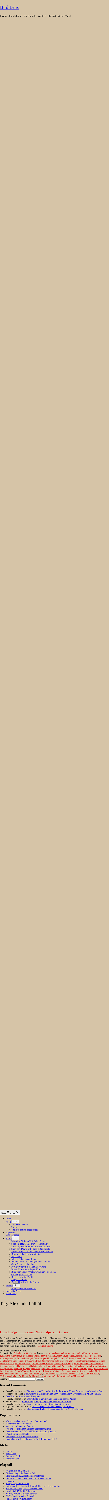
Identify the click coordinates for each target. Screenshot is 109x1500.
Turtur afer (94, 1373)
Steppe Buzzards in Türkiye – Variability (29, 1244)
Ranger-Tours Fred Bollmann (19, 1499)
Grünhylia (78, 1363)
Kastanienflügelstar (75, 1366)
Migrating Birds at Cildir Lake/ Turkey (28, 1241)
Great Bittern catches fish (22, 1264)
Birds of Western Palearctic (23, 1288)
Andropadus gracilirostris (22, 1356)
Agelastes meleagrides (61, 1353)
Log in (9, 1451)
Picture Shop (11, 1293)
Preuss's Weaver (22, 1371)
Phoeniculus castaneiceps (57, 1368)
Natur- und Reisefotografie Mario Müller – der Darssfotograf (33, 1486)
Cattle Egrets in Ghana (21, 1274)
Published (15, 1227)
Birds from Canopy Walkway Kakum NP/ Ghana (33, 1272)
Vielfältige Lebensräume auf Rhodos (22, 1436)
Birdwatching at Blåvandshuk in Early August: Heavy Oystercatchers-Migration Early (65, 1391)
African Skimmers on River (23, 1259)
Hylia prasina (23, 1366)
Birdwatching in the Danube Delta (21, 1473)
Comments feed (13, 1456)
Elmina (101, 1361)
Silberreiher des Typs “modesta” (20, 1423)
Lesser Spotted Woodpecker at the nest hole (30, 1246)
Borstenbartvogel (25, 1358)
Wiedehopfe (16, 1256)
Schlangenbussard (70, 1371)
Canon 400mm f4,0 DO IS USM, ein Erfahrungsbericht (31, 1431)
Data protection (12, 1235)
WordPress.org (12, 1458)
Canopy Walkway (66, 1358)
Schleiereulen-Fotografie (29, 1396)
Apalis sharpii (40, 1356)
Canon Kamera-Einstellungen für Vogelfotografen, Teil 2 (31, 1439)
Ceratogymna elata (50, 1361)
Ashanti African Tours (58, 1356)
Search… (4, 1379)
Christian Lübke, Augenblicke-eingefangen (25, 1476)
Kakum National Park (56, 1366)
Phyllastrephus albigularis (81, 1368)
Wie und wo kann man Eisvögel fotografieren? (26, 1421)
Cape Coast (80, 1358)
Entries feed (11, 1453)
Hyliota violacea (37, 1366)
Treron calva (83, 1373)
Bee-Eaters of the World (22, 1277)
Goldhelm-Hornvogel (63, 1363)
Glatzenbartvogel (23, 1363)
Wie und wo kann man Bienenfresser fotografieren (28, 1429)
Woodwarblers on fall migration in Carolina (30, 1261)
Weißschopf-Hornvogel (73, 1376)
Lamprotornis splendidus (11, 1368)
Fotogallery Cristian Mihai (17, 1483)
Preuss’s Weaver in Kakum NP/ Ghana (28, 1267)
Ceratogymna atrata (8, 1361)
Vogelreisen (31, 1353)
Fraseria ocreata (7, 1363)
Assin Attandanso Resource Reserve (85, 1356)
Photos (9, 1238)
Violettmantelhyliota (9, 1376)
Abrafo (47, 1353)
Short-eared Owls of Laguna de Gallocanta (30, 1249)
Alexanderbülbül (79, 1353)
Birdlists (9, 1285)
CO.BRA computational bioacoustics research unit (28, 1478)
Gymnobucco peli (8, 1366)
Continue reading (45, 1346)
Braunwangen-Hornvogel (45, 1358)
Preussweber (35, 1371)
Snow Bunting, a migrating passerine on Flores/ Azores (51, 1399)
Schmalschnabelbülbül (89, 1371)
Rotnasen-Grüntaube (51, 1371)
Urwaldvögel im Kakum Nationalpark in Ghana (34, 1332)
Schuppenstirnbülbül (9, 1373)
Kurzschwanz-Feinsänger (96, 1366)
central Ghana (93, 1358)
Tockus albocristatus (67, 1373)
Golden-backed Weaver (42, 1363)
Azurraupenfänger (8, 1358)
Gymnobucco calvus (93, 1363)
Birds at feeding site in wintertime (26, 1254)
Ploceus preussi (101, 1368)
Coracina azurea (67, 1361)
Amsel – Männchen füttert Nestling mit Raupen (47, 1404)
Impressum (10, 1232)
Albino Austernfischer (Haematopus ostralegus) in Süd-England (54, 1409)
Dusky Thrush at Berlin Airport (25, 1282)
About (8, 1222)
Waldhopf (23, 1376)
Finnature (10, 1481)
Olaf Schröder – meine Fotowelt (20, 1496)
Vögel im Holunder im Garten (19, 1426)
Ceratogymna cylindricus (30, 1361)
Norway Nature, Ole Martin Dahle (21, 1493)
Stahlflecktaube (50, 1373)
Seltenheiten (19, 1353)
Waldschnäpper (36, 1376)
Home (8, 1218)
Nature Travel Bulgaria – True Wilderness (24, 1488)
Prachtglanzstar (6, 1371)
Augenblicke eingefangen (17, 1471)
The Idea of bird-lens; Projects (24, 1230)
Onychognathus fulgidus (34, 1368)
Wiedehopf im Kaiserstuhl (17, 1434)
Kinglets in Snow (19, 1279)
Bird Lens (9, 7)
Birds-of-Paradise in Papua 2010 (25, 1269)
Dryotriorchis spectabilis (86, 1361)
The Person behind (19, 1224)
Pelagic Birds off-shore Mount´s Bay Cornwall (32, 1251)
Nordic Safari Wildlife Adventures (21, 1491)
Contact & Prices (13, 1291)
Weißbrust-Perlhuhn (53, 1376)
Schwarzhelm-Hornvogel (31, 1373)
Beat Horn (10, 1396)
